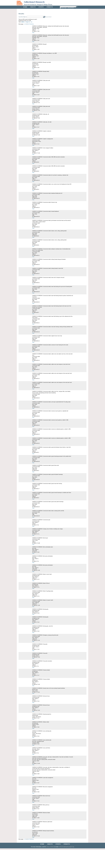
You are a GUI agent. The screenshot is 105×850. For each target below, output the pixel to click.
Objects (33, 7)
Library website (50, 846)
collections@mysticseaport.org (66, 846)
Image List (28, 21)
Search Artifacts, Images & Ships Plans (38, 4)
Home (25, 7)
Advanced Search (71, 7)
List (31, 21)
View (33, 32)
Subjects (50, 7)
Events (41, 7)
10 (31, 24)
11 (33, 24)
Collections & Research (34, 2)
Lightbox (23, 21)
